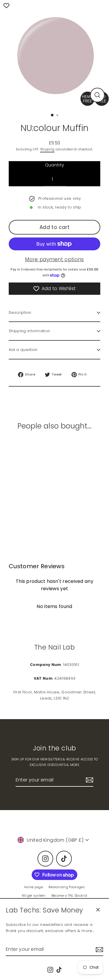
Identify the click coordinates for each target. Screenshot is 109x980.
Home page (33, 887)
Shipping (47, 149)
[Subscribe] (98, 949)
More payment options (54, 259)
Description (20, 312)
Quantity (54, 165)
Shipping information (29, 330)
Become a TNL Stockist (69, 895)
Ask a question (23, 349)
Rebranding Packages (67, 887)
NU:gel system (34, 895)
